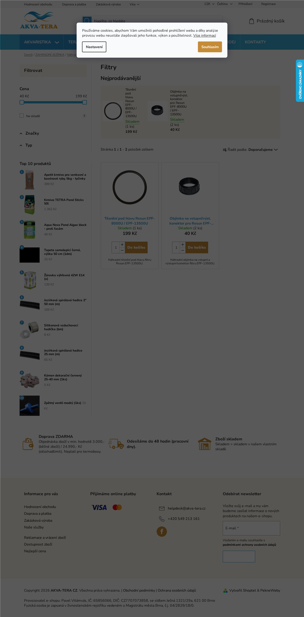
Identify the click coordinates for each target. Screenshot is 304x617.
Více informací (204, 35)
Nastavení (94, 46)
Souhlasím (210, 46)
